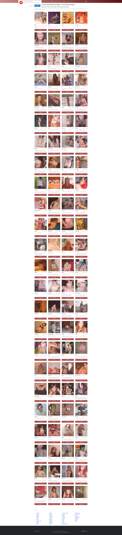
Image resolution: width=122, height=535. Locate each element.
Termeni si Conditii (57, 531)
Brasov (68, 1)
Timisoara (56, 1)
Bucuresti (52, 1)
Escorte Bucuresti (63, 531)
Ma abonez (37, 5)
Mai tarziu (31, 5)
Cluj (60, 1)
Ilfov (71, 1)
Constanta (64, 1)
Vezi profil (40, 50)
